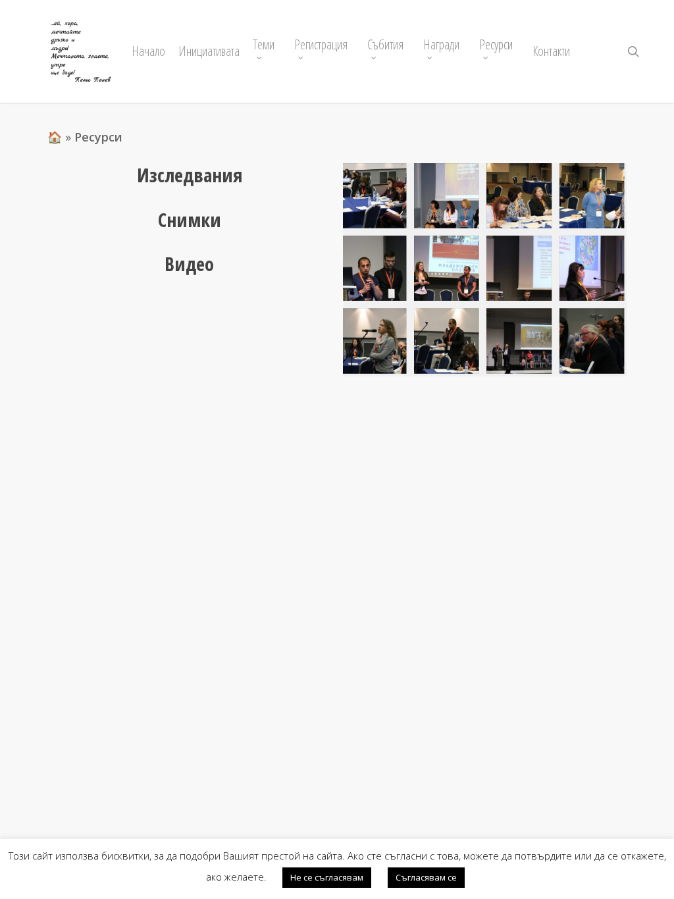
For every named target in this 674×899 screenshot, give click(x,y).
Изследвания (189, 175)
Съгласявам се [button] (426, 877)
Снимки (189, 219)
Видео (189, 263)
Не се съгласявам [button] (326, 877)
